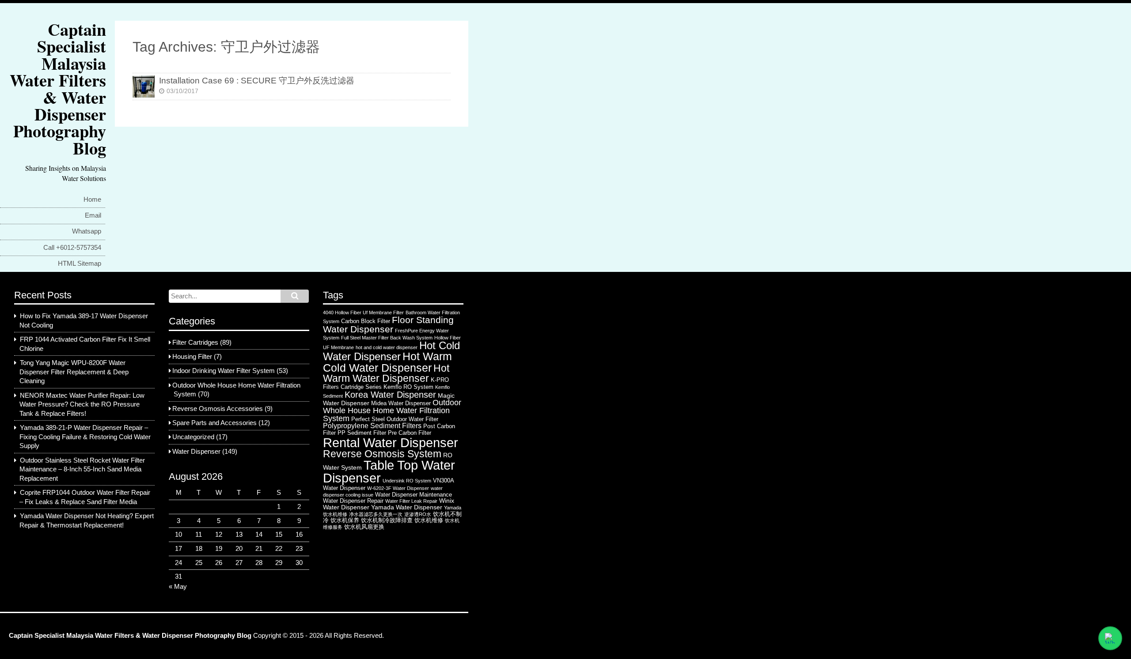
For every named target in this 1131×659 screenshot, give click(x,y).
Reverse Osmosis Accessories (217, 408)
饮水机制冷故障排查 (387, 520)
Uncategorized (193, 437)
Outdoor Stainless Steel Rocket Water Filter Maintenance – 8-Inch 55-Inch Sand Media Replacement (82, 469)
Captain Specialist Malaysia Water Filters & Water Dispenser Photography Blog (58, 88)
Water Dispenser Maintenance (413, 494)
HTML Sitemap (79, 263)
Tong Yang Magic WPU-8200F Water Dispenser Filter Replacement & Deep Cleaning (74, 371)
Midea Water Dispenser (401, 403)
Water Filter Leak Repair (411, 501)
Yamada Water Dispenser (406, 507)
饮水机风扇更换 (364, 526)
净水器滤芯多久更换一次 (375, 514)
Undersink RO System (407, 480)
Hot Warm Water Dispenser (386, 373)
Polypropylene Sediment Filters (372, 425)
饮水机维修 (428, 520)
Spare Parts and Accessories (214, 422)
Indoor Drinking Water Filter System (223, 370)
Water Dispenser (196, 451)
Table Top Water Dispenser (389, 471)
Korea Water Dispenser (390, 394)
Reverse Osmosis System (382, 453)
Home (92, 199)
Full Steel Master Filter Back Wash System (387, 337)
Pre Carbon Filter (409, 432)
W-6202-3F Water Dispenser (398, 488)
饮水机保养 (344, 520)
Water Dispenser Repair (353, 500)
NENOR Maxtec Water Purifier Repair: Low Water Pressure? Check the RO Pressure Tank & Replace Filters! (81, 404)
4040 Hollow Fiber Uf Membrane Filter (363, 312)
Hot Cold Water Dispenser (391, 351)
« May (178, 586)
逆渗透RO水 (417, 514)
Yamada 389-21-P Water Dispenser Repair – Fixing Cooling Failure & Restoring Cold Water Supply (85, 436)
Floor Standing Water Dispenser (388, 324)
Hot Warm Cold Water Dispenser (387, 362)
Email (93, 215)
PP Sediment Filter (362, 432)
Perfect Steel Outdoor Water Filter (394, 419)
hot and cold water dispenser (386, 347)
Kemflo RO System (408, 387)
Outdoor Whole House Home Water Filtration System (392, 410)
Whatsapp (86, 231)
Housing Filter (192, 356)
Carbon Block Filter (365, 321)
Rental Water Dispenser (390, 442)
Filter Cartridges (195, 342)
